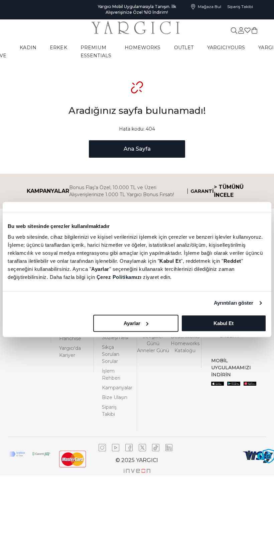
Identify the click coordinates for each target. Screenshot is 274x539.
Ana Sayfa (137, 149)
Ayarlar (132, 323)
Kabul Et (224, 323)
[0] (254, 30)
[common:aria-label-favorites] (241, 30)
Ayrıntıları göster (234, 303)
